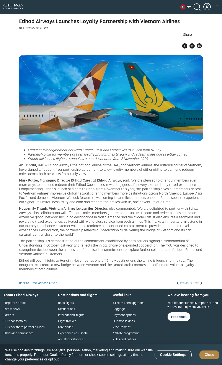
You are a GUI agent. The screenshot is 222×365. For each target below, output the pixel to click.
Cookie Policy (60, 355)
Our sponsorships (14, 321)
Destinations (66, 309)
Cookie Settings (173, 355)
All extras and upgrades (128, 303)
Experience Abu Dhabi (73, 333)
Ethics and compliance (18, 333)
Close (209, 355)
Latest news (11, 309)
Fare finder (65, 327)
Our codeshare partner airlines (23, 327)
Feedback (179, 316)
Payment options (124, 315)
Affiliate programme (126, 333)
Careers (8, 315)
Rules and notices (124, 339)
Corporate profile (14, 303)
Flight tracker (67, 321)
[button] (185, 7)
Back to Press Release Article (38, 283)
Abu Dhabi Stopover (71, 339)
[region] (111, 354)
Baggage (119, 309)
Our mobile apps (124, 321)
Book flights (66, 303)
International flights (71, 315)
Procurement (122, 327)
